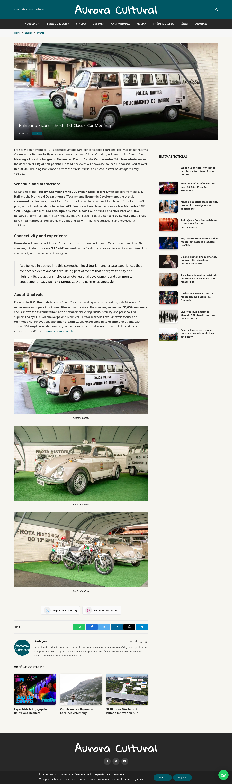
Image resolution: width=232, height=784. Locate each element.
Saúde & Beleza (163, 23)
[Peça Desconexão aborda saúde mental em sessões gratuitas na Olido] (168, 243)
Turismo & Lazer (58, 23)
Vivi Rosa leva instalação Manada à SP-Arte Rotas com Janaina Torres (198, 315)
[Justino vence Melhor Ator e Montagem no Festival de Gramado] (168, 297)
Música (141, 23)
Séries (185, 23)
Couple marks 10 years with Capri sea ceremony (78, 711)
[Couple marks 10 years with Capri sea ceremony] (81, 689)
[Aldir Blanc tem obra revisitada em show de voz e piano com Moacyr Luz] (168, 279)
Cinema (81, 23)
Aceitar (163, 777)
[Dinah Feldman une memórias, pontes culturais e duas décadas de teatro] (168, 261)
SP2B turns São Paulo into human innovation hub (123, 711)
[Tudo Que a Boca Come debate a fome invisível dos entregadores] (168, 224)
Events (36, 133)
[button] (223, 775)
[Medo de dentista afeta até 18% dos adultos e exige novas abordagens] (168, 206)
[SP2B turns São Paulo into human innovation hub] (127, 689)
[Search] (216, 9)
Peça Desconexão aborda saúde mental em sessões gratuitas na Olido (199, 242)
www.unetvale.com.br (60, 331)
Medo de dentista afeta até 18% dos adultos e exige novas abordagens (199, 205)
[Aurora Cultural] (116, 9)
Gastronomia (120, 23)
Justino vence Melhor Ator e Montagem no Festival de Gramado (197, 297)
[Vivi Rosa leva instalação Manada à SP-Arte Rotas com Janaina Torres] (168, 316)
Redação (40, 641)
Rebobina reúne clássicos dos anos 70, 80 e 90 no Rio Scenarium (198, 187)
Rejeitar (182, 777)
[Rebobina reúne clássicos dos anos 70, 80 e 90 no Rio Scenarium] (168, 188)
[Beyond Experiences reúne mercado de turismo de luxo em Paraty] (168, 334)
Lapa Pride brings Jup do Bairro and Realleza (30, 711)
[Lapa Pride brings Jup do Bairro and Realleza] (35, 689)
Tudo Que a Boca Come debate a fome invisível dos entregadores (199, 224)
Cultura (98, 23)
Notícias (31, 23)
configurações (137, 779)
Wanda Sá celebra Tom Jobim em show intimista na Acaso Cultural (198, 171)
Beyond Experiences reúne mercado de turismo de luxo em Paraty (197, 333)
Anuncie (201, 23)
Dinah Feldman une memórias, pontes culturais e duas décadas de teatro (199, 260)
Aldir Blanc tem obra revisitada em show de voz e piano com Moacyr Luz (199, 278)
